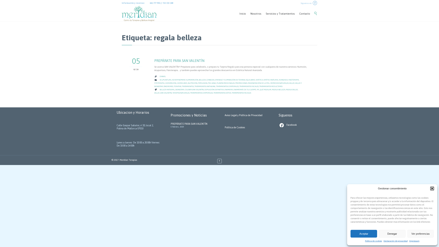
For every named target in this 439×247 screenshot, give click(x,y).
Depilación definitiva (214, 90)
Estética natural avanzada (276, 80)
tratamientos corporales (201, 93)
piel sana (212, 83)
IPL (258, 90)
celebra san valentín (194, 90)
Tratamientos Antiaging (204, 86)
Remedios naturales (279, 83)
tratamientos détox (222, 93)
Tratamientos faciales (249, 86)
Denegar (392, 233)
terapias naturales (181, 93)
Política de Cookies (235, 127)
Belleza (202, 80)
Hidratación (170, 83)
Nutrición (192, 83)
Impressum (414, 241)
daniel (163, 76)
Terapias (177, 86)
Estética (259, 80)
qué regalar (265, 90)
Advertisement (178, 80)
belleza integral (167, 90)
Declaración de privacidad (396, 241)
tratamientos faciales (241, 93)
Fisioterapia (293, 80)
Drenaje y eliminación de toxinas (230, 80)
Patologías (202, 83)
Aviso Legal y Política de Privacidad (243, 115)
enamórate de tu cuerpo (245, 90)
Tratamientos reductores (270, 86)
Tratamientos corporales (227, 86)
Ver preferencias (420, 233)
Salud (292, 83)
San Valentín (166, 93)
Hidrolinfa (182, 83)
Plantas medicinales (226, 83)
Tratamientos (188, 86)
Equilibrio (250, 80)
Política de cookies (373, 241)
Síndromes (168, 86)
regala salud (292, 90)
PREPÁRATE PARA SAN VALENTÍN (179, 61)
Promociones (241, 83)
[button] (432, 188)
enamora (228, 90)
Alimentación (192, 80)
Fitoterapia (159, 83)
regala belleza (278, 90)
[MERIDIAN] (139, 13)
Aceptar (363, 233)
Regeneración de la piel (259, 83)
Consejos (210, 80)
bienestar (179, 90)
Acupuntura (165, 80)
